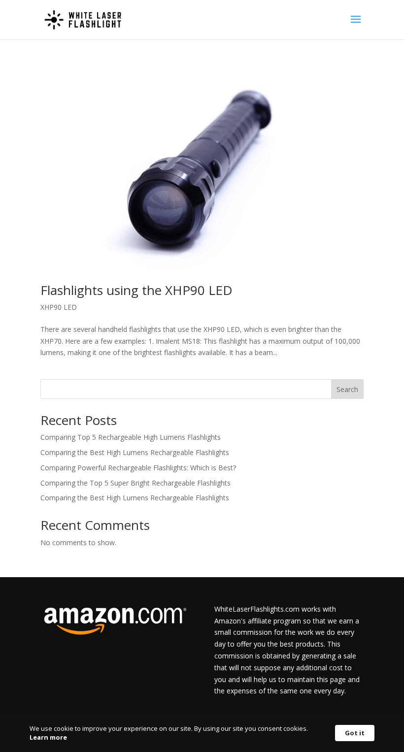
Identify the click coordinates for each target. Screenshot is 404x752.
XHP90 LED (58, 307)
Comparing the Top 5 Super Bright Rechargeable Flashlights (135, 483)
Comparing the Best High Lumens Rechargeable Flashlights (134, 452)
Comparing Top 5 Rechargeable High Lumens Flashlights (130, 437)
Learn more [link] (48, 737)
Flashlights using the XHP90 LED (136, 290)
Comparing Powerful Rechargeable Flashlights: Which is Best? (138, 467)
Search (347, 389)
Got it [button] (355, 732)
